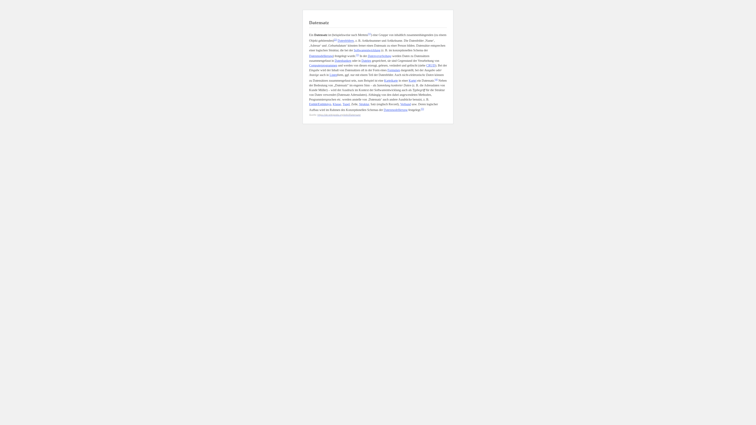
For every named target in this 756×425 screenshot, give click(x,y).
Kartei (412, 80)
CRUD (430, 65)
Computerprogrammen (323, 65)
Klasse (337, 104)
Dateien (366, 60)
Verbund (405, 104)
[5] (422, 108)
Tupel (346, 104)
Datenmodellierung (321, 56)
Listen (333, 75)
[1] (369, 33)
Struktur (364, 104)
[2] (335, 39)
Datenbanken (343, 60)
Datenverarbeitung (379, 56)
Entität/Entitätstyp (320, 104)
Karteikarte (391, 80)
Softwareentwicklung (367, 50)
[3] (357, 55)
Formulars (393, 70)
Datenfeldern (346, 40)
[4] (436, 79)
